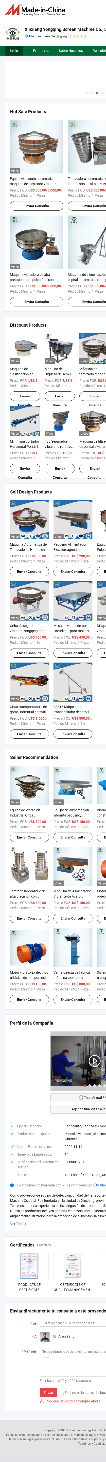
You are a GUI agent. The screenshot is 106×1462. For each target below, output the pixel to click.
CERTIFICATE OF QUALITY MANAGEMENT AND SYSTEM (73, 1289)
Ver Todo (17, 1223)
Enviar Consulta (36, 206)
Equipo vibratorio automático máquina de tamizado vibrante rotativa (33, 183)
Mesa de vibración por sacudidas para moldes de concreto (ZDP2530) (71, 630)
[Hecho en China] (36, 10)
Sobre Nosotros (71, 50)
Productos (41, 50)
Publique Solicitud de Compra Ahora (70, 1401)
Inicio (14, 50)
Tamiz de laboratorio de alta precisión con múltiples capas (28, 896)
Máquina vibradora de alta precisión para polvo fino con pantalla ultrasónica (32, 279)
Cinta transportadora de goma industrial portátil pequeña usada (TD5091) (29, 711)
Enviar (48, 1392)
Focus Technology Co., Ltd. (85, 1430)
